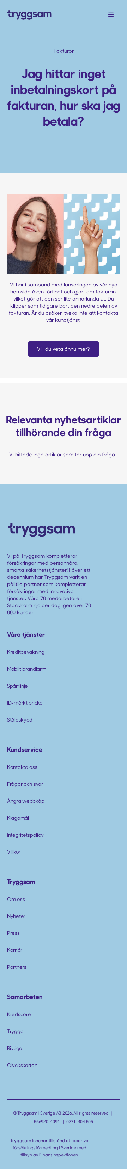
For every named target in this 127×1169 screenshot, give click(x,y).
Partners (16, 966)
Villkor (13, 851)
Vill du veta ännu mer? (63, 348)
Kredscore (19, 1014)
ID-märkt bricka (25, 702)
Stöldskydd (19, 719)
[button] (111, 15)
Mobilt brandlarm (26, 668)
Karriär (14, 950)
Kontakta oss (22, 767)
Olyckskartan (22, 1065)
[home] (29, 14)
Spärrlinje (17, 685)
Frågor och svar (25, 784)
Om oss (16, 899)
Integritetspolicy (25, 834)
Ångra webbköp (25, 800)
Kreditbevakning (25, 651)
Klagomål (18, 817)
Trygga (15, 1031)
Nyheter (16, 916)
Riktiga (14, 1048)
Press (13, 933)
